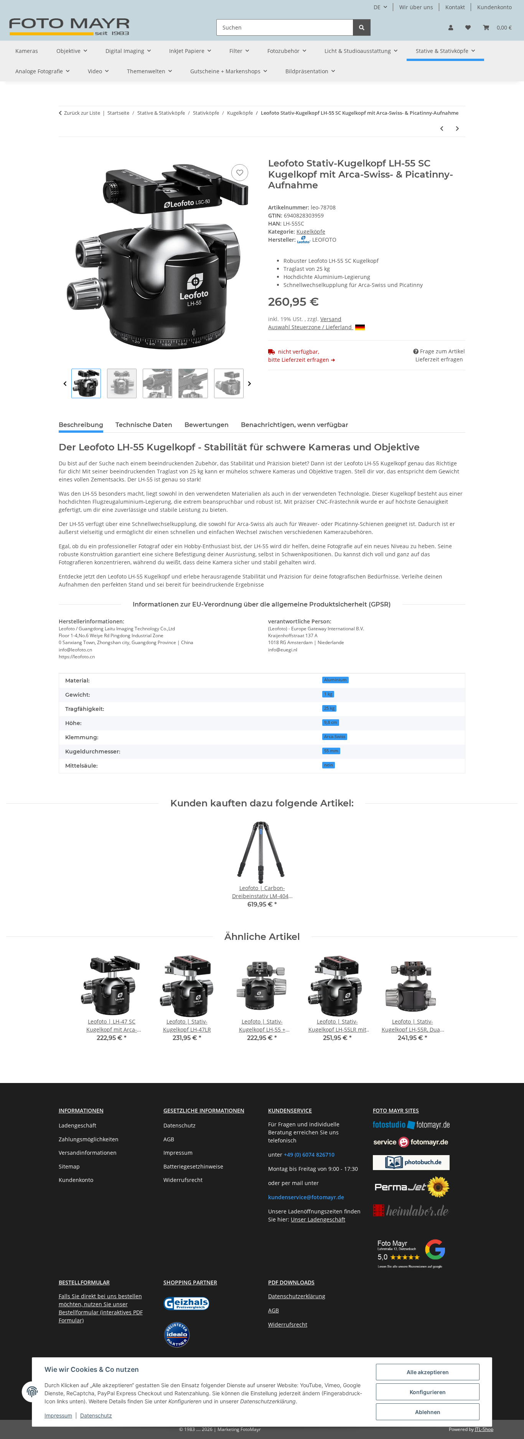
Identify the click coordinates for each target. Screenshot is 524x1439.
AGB (168, 1139)
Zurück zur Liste (82, 112)
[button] (450, 27)
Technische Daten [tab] (143, 425)
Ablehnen (427, 1412)
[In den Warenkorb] (65, 154)
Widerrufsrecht (183, 1180)
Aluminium (335, 679)
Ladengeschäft (77, 1125)
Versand (330, 319)
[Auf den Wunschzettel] (239, 172)
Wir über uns (416, 7)
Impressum (58, 1415)
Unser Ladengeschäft (318, 1219)
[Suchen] (362, 27)
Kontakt (455, 7)
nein (328, 765)
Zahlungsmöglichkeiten (89, 1139)
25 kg (329, 708)
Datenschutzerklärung (296, 1296)
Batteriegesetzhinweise (193, 1166)
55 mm (331, 750)
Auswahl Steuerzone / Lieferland (310, 327)
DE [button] (377, 7)
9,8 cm (330, 722)
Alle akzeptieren (428, 1372)
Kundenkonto (494, 7)
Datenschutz (96, 1415)
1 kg (328, 694)
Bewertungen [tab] (207, 425)
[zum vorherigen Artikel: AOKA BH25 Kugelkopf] (442, 128)
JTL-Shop (484, 1429)
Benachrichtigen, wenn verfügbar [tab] (294, 425)
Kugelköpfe (311, 231)
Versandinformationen (88, 1152)
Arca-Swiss (334, 736)
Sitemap (69, 1166)
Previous (65, 384)
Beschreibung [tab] (81, 425)
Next (249, 384)
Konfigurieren (428, 1392)
